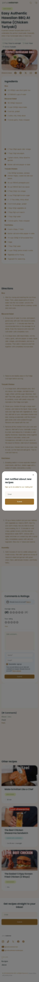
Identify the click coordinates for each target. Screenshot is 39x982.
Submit (19, 502)
